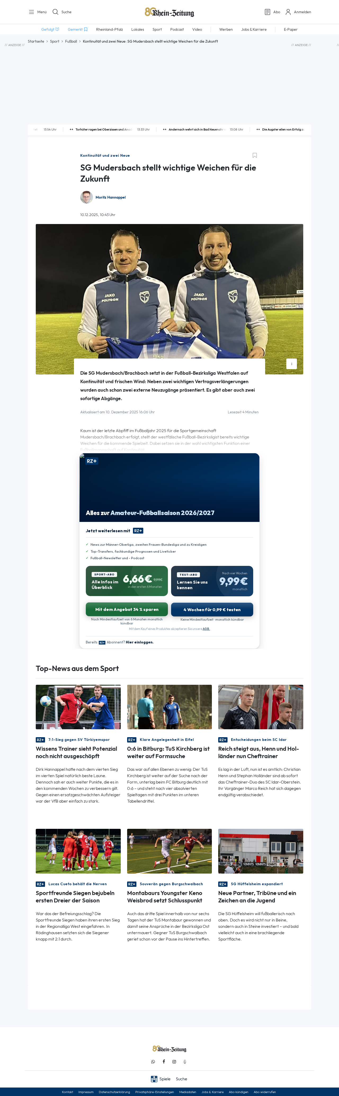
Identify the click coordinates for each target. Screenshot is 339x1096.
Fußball (71, 41)
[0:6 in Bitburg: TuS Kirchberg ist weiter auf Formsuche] (169, 706)
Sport (54, 41)
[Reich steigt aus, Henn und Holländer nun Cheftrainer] (260, 706)
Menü (41, 12)
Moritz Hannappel (111, 197)
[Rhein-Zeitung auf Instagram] (174, 1061)
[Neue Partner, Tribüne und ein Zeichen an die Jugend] (260, 850)
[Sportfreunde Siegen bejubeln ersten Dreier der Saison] (78, 850)
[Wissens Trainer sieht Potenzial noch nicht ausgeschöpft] (78, 706)
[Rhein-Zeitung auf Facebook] (163, 1061)
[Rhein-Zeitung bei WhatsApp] (153, 1061)
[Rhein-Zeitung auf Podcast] (185, 1061)
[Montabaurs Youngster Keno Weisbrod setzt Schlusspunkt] (169, 850)
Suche (66, 12)
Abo (276, 12)
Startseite (36, 41)
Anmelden (302, 12)
